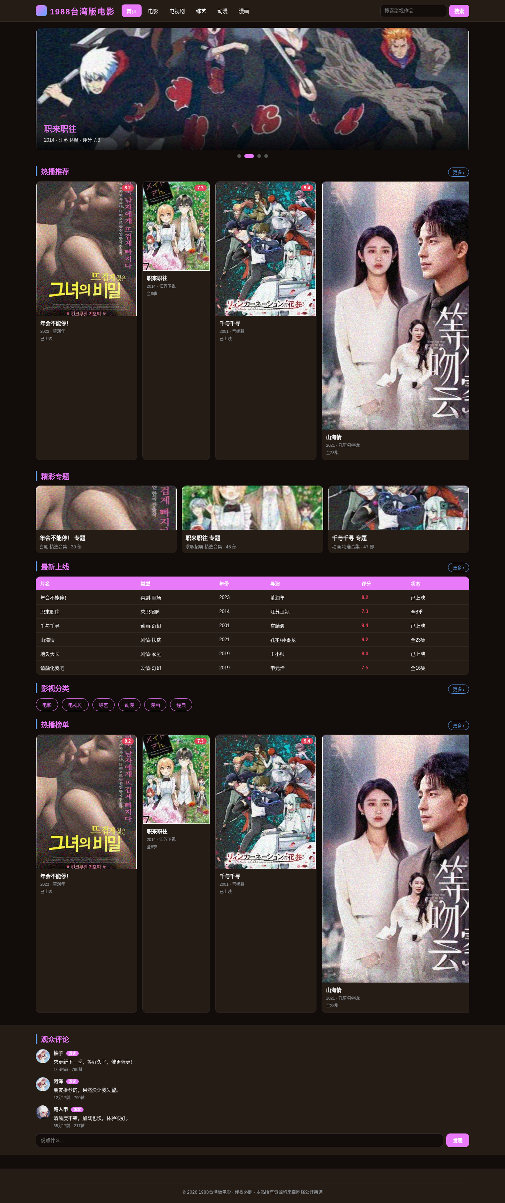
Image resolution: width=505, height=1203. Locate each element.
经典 (181, 705)
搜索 (459, 11)
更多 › (458, 172)
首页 (131, 11)
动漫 (222, 11)
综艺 (201, 11)
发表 (457, 1140)
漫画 (244, 11)
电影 (153, 11)
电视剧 (177, 11)
